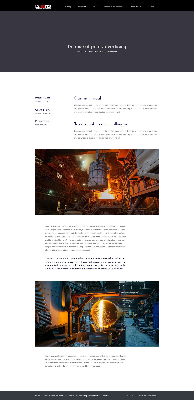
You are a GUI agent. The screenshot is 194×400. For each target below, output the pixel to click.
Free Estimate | (136, 7)
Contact (151, 7)
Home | (68, 7)
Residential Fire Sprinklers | (114, 7)
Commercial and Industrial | (87, 7)
